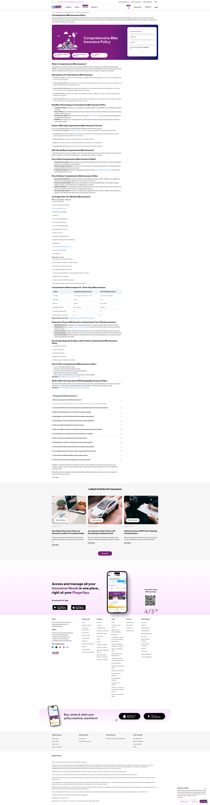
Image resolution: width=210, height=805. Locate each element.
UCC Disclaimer (86, 638)
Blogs (83, 622)
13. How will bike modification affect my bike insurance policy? (70, 455)
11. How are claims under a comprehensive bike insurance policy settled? (73, 447)
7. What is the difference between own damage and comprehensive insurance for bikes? (77, 429)
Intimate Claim (130, 622)
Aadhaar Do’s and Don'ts (117, 670)
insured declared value (77, 130)
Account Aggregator (146, 657)
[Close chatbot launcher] (204, 798)
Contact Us (144, 622)
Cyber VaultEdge (137, 744)
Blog (156, 2)
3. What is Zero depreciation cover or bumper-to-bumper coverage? (71, 412)
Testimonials (100, 636)
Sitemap (143, 648)
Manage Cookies (184, 801)
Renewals (85, 7)
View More (55, 545)
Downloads (129, 628)
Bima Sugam (114, 634)
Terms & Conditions (144, 47)
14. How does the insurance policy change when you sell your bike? (71, 460)
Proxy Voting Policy (116, 663)
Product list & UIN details (88, 652)
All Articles (105, 553)
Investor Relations (147, 2)
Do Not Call (144, 651)
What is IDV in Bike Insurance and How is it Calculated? (73, 388)
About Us (94, 7)
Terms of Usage (86, 635)
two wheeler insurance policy (103, 170)
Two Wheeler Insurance (69, 12)
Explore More (57, 756)
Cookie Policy (180, 797)
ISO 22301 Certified (102, 647)
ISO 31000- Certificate (102, 659)
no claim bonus (94, 115)
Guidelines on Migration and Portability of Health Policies (117, 689)
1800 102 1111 (66, 798)
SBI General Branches (146, 633)
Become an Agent (86, 625)
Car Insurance (82, 738)
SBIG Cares (85, 641)
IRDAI (112, 622)
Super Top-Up (55, 744)
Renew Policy (129, 625)
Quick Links (137, 7)
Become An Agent (136, 2)
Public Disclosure (101, 628)
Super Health (55, 741)
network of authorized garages (81, 327)
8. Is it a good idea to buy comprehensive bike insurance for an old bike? (72, 434)
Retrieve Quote (130, 631)
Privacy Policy (85, 633)
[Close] (205, 788)
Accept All (203, 801)
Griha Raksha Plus (137, 738)
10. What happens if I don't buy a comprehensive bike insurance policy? (72, 442)
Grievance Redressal (123, 2)
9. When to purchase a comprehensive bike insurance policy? (69, 438)
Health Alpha (55, 738)
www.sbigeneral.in (56, 798)
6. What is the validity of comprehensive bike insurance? (68, 425)
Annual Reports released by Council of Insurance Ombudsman (117, 639)
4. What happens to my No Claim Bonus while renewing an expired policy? (73, 416)
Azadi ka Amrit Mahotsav (88, 644)
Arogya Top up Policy (57, 747)
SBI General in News (102, 633)
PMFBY (134, 747)
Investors (99, 625)
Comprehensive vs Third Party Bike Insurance (82, 318)
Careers (99, 642)
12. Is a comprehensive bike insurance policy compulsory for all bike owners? (74, 451)
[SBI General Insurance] (56, 8)
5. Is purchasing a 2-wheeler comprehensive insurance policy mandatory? (73, 421)
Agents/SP (144, 636)
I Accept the (140, 47)
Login (156, 7)
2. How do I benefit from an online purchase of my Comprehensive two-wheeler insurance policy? (80, 408)
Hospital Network (145, 631)
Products (68, 7)
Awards (98, 639)
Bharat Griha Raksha (138, 741)
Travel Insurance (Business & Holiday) (115, 738)
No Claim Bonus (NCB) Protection (62, 246)
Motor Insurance (59, 12)
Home (53, 12)
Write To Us (144, 625)
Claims (77, 7)
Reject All (194, 801)
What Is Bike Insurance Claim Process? (69, 377)
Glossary (84, 646)
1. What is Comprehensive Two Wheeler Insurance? (66, 400)
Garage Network (145, 628)
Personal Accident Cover (59, 208)
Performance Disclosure (103, 631)
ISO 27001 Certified (102, 644)
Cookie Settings (86, 649)
